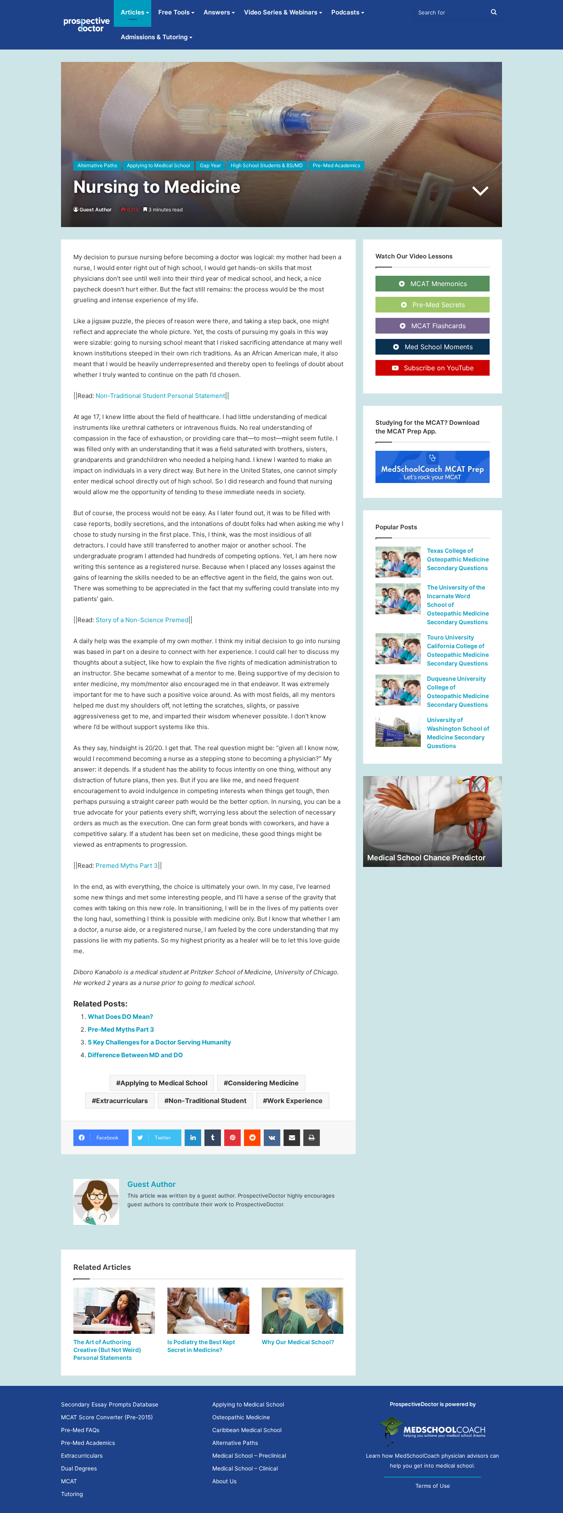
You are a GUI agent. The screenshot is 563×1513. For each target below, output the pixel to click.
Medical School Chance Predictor (426, 857)
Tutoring (72, 1494)
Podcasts (345, 12)
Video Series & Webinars (280, 12)
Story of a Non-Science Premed (142, 620)
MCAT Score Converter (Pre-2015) (107, 1417)
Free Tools (174, 12)
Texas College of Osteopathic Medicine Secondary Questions (458, 559)
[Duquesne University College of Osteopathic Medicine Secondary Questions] (398, 690)
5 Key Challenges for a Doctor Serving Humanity (159, 1042)
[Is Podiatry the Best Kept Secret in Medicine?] (208, 1311)
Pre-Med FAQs (80, 1430)
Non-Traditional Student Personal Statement (160, 396)
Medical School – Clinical (245, 1468)
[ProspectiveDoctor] (87, 24)
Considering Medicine (263, 1083)
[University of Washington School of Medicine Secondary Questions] (398, 731)
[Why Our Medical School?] (302, 1311)
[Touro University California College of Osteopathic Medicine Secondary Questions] (398, 648)
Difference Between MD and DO (135, 1055)
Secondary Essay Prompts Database (109, 1404)
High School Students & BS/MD (267, 165)
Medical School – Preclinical (249, 1455)
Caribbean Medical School (247, 1430)
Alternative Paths (97, 165)
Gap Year (210, 165)
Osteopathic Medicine (241, 1417)
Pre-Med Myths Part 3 (121, 1029)
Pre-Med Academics (336, 165)
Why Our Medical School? (298, 1341)
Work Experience (295, 1100)
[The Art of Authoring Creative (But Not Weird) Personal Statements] (114, 1311)
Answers (217, 12)
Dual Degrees (79, 1468)
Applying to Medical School (158, 165)
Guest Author (96, 209)
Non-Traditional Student (207, 1100)
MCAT (69, 1481)
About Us (224, 1481)
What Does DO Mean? (120, 1017)
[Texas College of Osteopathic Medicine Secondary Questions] (398, 562)
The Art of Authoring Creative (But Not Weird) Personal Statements (107, 1349)
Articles (132, 12)
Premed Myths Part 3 (127, 865)
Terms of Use (432, 1485)
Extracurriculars (122, 1100)
